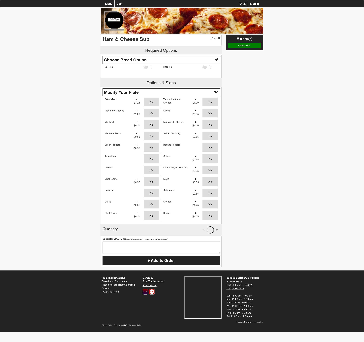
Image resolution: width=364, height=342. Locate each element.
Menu (108, 3)
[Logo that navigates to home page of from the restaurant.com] (145, 292)
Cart (119, 3)
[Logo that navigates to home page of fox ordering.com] (151, 292)
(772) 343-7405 (110, 291)
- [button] (203, 229)
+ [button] (217, 229)
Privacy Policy (107, 325)
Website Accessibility (133, 325)
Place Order (244, 45)
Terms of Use (119, 325)
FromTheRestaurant (153, 281)
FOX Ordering (150, 285)
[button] (151, 67)
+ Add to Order (161, 260)
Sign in (254, 3)
